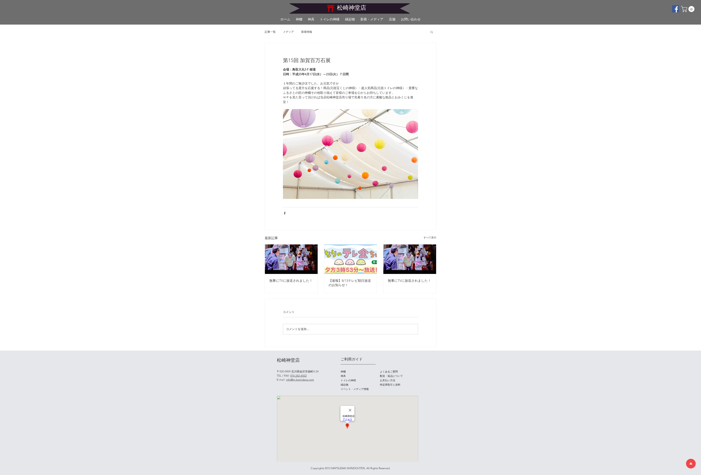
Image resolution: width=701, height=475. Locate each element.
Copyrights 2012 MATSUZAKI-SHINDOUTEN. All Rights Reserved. (350, 468)
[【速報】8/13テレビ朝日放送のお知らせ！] (350, 259)
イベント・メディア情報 (355, 389)
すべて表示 (430, 237)
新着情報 (306, 32)
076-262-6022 (298, 375)
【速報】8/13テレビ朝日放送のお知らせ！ (350, 283)
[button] (688, 9)
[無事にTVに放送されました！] (291, 259)
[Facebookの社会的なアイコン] (675, 8)
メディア (288, 32)
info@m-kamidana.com (300, 379)
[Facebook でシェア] (284, 213)
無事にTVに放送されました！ (291, 281)
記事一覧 (270, 32)
